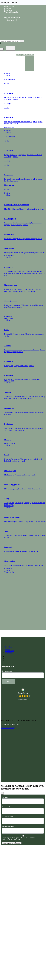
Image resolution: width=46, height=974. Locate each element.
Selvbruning (8, 124)
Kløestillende (22, 489)
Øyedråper (25, 503)
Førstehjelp (8, 547)
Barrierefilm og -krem (11, 567)
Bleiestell (25, 366)
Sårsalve (7, 565)
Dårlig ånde (8, 424)
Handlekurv (11, 20)
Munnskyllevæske (19, 412)
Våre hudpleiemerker (11, 12)
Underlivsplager (10, 219)
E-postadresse (7, 671)
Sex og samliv (9, 248)
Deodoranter (14, 122)
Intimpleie (7, 239)
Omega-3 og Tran (26, 271)
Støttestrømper (39, 334)
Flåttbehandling (33, 489)
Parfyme (7, 122)
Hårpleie (16, 380)
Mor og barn (8, 318)
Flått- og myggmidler (11, 485)
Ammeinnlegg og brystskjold (23, 350)
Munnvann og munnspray (35, 412)
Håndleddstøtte (25, 535)
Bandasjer (12, 522)
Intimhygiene (9, 234)
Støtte (6, 531)
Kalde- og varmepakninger (25, 565)
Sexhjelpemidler (26, 253)
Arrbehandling (39, 565)
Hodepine (7, 459)
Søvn (40, 273)
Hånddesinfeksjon (18, 209)
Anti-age (7, 103)
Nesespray (18, 503)
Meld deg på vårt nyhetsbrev (12, 843)
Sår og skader (8, 506)
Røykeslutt (8, 317)
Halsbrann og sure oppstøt (13, 289)
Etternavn (6, 807)
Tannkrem (16, 396)
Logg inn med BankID (12, 17)
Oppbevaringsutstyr (11, 352)
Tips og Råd (20, 55)
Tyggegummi (8, 430)
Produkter (8, 647)
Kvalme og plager (19, 334)
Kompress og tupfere (23, 522)
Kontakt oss (8, 10)
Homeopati (8, 568)
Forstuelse (18, 475)
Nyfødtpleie (8, 361)
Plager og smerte (10, 443)
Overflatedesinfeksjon (31, 209)
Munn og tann (9, 381)
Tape (32, 522)
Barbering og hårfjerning (18, 97)
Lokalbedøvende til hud (12, 461)
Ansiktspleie (8, 93)
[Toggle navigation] (10, 48)
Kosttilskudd (8, 267)
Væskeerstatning (28, 289)
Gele (5, 414)
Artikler (7, 649)
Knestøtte (34, 535)
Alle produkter (9, 79)
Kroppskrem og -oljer (26, 122)
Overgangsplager (29, 223)
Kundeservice (9, 8)
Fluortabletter (22, 398)
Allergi (6, 498)
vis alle (6, 84)
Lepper (6, 97)
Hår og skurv (8, 366)
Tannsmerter (15, 459)
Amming (7, 346)
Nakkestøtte (42, 535)
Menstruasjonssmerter (27, 459)
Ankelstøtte (16, 535)
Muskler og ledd (10, 471)
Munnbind (7, 209)
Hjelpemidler (34, 503)
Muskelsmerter (9, 475)
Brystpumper (8, 350)
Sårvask (13, 565)
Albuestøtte (8, 535)
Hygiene (7, 193)
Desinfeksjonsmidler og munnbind (16, 205)
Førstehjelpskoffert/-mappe (24, 551)
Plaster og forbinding (12, 517)
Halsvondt (38, 459)
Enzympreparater (17, 291)
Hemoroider (8, 223)
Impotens (35, 253)
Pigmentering (9, 128)
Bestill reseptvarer (10, 6)
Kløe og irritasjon (16, 225)
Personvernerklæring (8, 728)
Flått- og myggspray (11, 489)
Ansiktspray (8, 99)
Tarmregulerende (10, 301)
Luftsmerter (17, 305)
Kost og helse (8, 256)
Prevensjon (8, 253)
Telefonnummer (8, 827)
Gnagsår (37, 522)
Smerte (6, 455)
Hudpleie (7, 73)
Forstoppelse (12, 307)
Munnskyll (23, 396)
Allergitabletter (9, 503)
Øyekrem (30, 97)
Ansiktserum (37, 97)
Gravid (6, 330)
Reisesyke (27, 291)
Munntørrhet (9, 408)
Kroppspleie (8, 117)
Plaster (6, 522)
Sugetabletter (8, 412)
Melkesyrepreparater (28, 305)
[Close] (2, 793)
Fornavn (5, 797)
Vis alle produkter (10, 572)
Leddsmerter (26, 475)
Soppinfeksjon (18, 223)
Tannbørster (8, 396)
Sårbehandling (9, 561)
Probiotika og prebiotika (30, 273)
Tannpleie (7, 392)
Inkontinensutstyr (31, 239)
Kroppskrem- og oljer (26, 380)
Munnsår (7, 440)
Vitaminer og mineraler (12, 271)
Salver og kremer (39, 350)
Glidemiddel (16, 253)
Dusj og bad (38, 122)
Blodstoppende (9, 551)
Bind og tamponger (17, 239)
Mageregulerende (10, 285)
